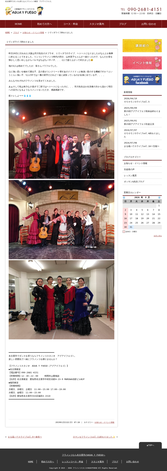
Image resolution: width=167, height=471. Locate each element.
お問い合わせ (148, 23)
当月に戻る (158, 236)
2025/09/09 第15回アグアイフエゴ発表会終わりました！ (142, 111)
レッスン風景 (130, 175)
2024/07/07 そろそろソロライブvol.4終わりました (142, 133)
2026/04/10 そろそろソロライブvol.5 (137, 100)
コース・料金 (70, 23)
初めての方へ (44, 23)
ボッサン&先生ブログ (134, 181)
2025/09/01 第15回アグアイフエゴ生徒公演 (139, 122)
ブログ (122, 23)
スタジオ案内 (96, 23)
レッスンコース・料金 (72, 461)
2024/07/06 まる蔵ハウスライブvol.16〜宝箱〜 (141, 144)
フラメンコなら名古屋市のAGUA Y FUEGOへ (83, 455)
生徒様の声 (129, 169)
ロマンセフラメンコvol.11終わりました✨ (94, 437)
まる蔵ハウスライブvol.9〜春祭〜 (25, 437)
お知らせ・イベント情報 (33, 32)
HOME (18, 23)
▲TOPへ (150, 445)
